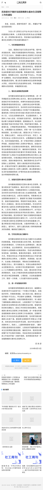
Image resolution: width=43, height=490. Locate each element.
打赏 (26, 360)
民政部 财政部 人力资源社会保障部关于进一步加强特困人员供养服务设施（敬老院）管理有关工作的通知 (11, 380)
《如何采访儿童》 (7, 447)
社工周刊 (21, 2)
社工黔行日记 (26, 428)
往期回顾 (33, 485)
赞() (27, 18)
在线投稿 (19, 485)
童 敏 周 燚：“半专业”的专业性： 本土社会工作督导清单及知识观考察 (11, 468)
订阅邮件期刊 (26, 485)
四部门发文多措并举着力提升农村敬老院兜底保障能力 (32, 378)
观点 (3, 7)
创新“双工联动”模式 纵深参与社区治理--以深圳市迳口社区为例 (31, 409)
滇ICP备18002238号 (22, 487)
